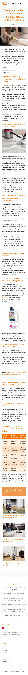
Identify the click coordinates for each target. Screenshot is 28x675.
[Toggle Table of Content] (11, 72)
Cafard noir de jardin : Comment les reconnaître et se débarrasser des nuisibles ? (14, 616)
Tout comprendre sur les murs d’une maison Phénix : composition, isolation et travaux (14, 611)
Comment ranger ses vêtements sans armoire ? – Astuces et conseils (14, 605)
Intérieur (5, 645)
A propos (5, 657)
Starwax (4, 298)
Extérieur (5, 650)
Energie (5, 654)
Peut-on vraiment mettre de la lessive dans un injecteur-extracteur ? (14, 373)
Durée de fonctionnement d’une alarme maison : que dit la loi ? (14, 600)
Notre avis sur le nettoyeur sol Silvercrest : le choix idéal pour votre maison (14, 594)
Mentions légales (7, 661)
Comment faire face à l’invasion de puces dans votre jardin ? (14, 589)
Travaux (5, 648)
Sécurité (5, 652)
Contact (5, 659)
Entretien (5, 647)
